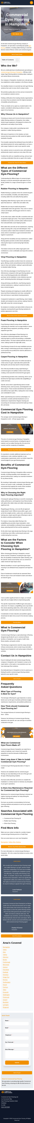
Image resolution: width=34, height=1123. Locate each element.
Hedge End (6, 977)
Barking (18, 842)
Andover (5, 967)
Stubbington (6, 994)
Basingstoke (4, 842)
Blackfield (5, 1002)
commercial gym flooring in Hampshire (11, 72)
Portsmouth (6, 997)
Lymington (6, 1004)
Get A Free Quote (17, 936)
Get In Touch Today (17, 54)
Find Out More (17, 622)
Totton (4, 989)
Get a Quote (16, 34)
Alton (14, 842)
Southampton (6, 982)
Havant (5, 984)
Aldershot (5, 957)
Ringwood (6, 1007)
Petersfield (6, 969)
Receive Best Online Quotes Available (17, 315)
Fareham (5, 987)
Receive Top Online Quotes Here (17, 449)
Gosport (5, 999)
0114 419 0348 (5, 1107)
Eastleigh (5, 972)
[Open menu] (31, 2)
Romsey (5, 979)
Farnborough (6, 962)
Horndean (5, 974)
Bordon (5, 959)
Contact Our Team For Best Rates (17, 162)
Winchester (6, 964)
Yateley (5, 954)
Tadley (10, 842)
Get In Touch (17, 678)
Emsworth (5, 992)
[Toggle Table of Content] (16, 60)
